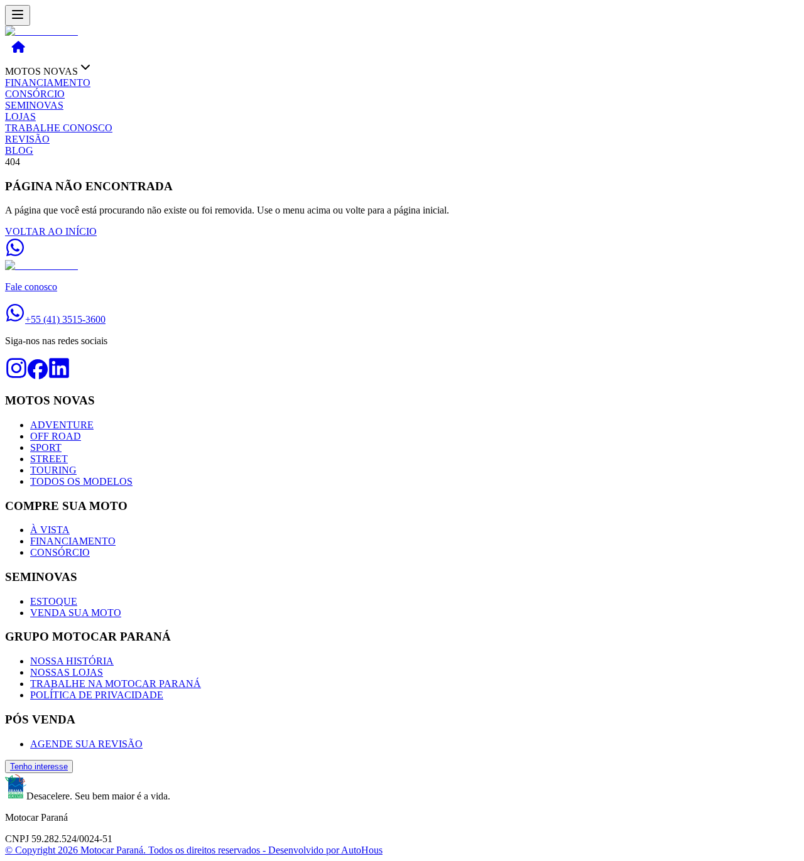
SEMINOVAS (34, 105)
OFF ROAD (55, 436)
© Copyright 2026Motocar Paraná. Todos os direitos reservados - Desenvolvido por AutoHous (194, 850)
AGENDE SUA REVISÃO (86, 744)
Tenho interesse (39, 766)
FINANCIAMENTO (47, 82)
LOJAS (20, 116)
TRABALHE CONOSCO (58, 127)
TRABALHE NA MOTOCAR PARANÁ (115, 683)
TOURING (53, 470)
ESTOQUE (53, 601)
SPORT (46, 447)
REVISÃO (27, 139)
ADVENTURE (62, 425)
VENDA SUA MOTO (75, 612)
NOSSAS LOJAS (66, 672)
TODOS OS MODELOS (81, 481)
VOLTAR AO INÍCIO (51, 231)
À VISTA (50, 529)
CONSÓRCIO (35, 94)
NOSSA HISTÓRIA (72, 661)
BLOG (19, 150)
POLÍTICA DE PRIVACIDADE (96, 695)
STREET (49, 458)
